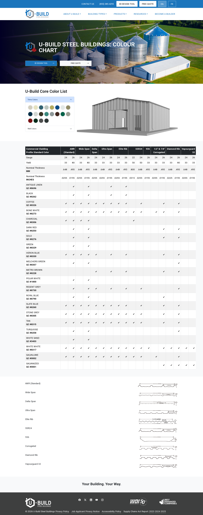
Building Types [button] (96, 14)
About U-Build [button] (71, 14)
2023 (151, 511)
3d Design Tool (41, 63)
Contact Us (88, 4)
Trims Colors (33, 100)
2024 (157, 511)
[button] (30, 107)
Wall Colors (32, 129)
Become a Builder (165, 14)
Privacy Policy (62, 511)
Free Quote (148, 4)
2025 (163, 511)
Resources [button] (140, 14)
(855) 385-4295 (106, 4)
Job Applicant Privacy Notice (85, 511)
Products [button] (119, 14)
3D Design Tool (127, 4)
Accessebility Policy (111, 511)
